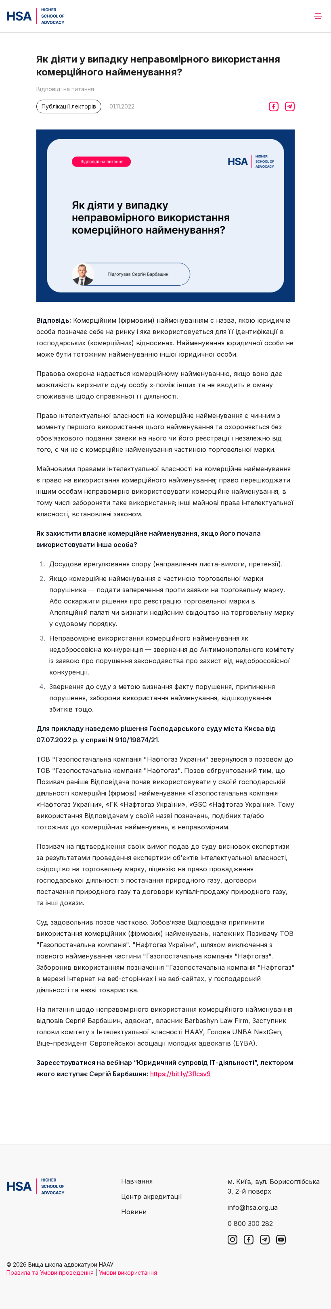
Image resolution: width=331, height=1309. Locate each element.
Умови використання (128, 1272)
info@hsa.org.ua (253, 1207)
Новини (134, 1212)
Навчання (137, 1181)
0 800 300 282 (250, 1223)
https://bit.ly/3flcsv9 (180, 1074)
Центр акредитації (151, 1196)
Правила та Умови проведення (50, 1272)
